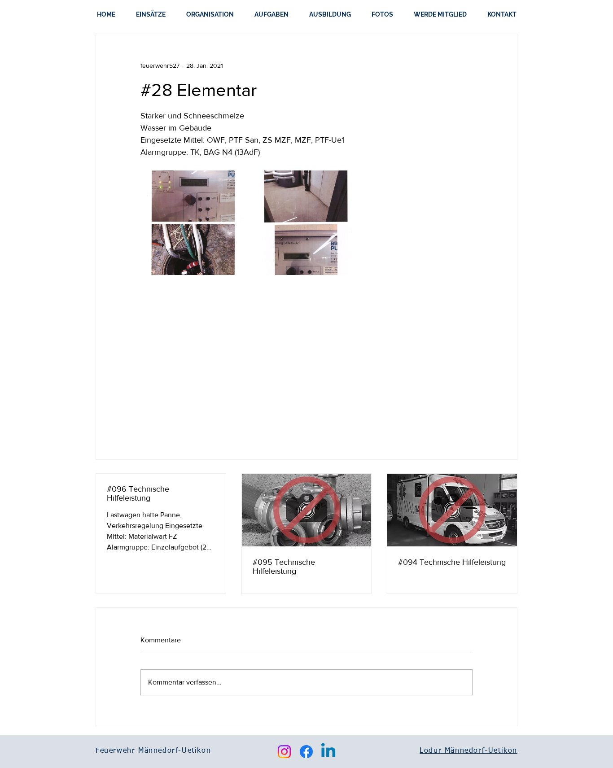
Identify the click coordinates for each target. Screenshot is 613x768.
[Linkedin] (328, 751)
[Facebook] (306, 751)
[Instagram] (284, 751)
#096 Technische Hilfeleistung (138, 493)
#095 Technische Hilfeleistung (284, 567)
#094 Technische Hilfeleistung (452, 562)
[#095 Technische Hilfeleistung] (307, 510)
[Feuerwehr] (452, 510)
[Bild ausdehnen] (192, 222)
